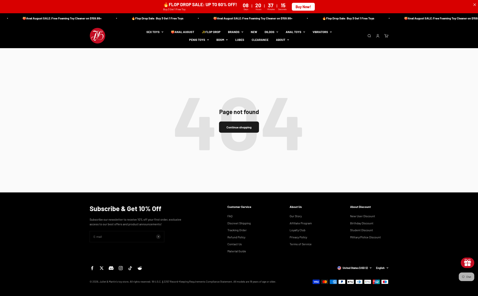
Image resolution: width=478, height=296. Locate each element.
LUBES (239, 39)
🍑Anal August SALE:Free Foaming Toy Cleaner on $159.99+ (57, 18)
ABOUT (280, 39)
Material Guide (236, 251)
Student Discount (361, 230)
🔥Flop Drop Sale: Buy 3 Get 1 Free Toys (153, 18)
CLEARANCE (260, 39)
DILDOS (269, 32)
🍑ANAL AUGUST (182, 32)
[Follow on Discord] (111, 268)
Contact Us (234, 244)
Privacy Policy (298, 237)
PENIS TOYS (197, 39)
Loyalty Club (297, 230)
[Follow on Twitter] (101, 268)
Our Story (296, 216)
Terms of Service (301, 244)
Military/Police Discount (365, 237)
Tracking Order (237, 230)
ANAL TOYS (293, 32)
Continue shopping (239, 127)
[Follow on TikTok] (130, 268)
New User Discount (362, 216)
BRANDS (234, 32)
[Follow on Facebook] (92, 268)
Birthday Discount (361, 223)
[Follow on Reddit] (139, 268)
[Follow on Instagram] (120, 268)
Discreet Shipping (239, 223)
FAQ (229, 216)
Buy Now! (303, 6)
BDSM (220, 39)
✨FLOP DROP (211, 32)
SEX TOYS (153, 32)
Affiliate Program (301, 223)
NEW (254, 32)
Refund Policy (236, 237)
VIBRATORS (320, 32)
